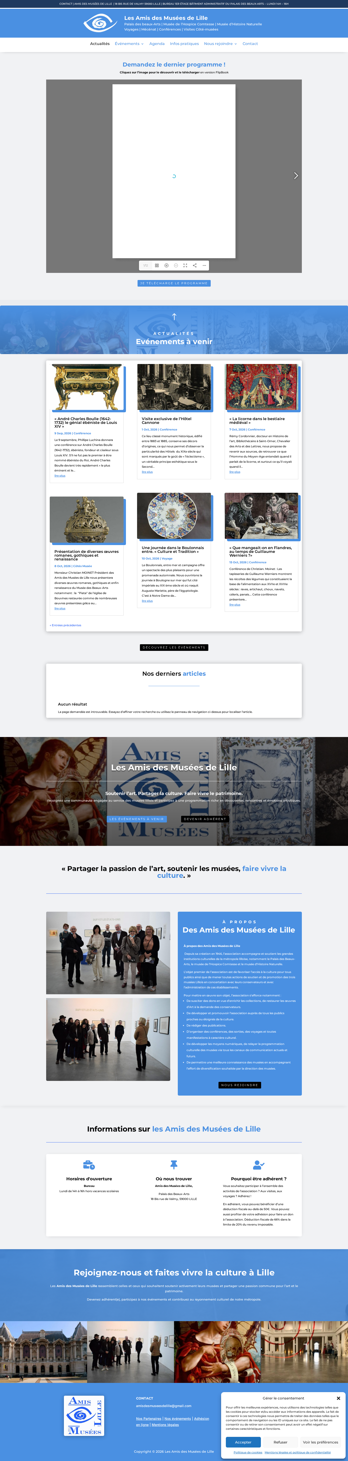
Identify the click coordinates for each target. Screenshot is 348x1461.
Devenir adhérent (205, 819)
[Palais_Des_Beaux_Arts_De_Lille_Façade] (43, 1382)
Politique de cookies (248, 1452)
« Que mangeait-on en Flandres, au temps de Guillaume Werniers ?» (260, 552)
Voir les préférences (320, 1442)
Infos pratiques (184, 44)
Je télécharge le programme (174, 283)
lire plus (59, 475)
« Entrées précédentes (65, 625)
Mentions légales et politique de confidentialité (298, 1452)
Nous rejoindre (218, 44)
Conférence (82, 433)
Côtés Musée (82, 566)
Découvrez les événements (174, 647)
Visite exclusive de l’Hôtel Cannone (167, 421)
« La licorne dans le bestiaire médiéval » (257, 421)
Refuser (280, 1442)
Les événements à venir (137, 819)
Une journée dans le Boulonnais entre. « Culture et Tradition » (173, 550)
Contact (250, 44)
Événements (127, 44)
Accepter (243, 1442)
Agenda (157, 44)
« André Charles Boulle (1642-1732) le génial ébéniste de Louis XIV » (85, 423)
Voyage (167, 558)
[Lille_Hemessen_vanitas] (217, 1382)
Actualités (100, 44)
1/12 (145, 265)
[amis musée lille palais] (130, 1382)
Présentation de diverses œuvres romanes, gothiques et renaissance (86, 555)
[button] (338, 1398)
